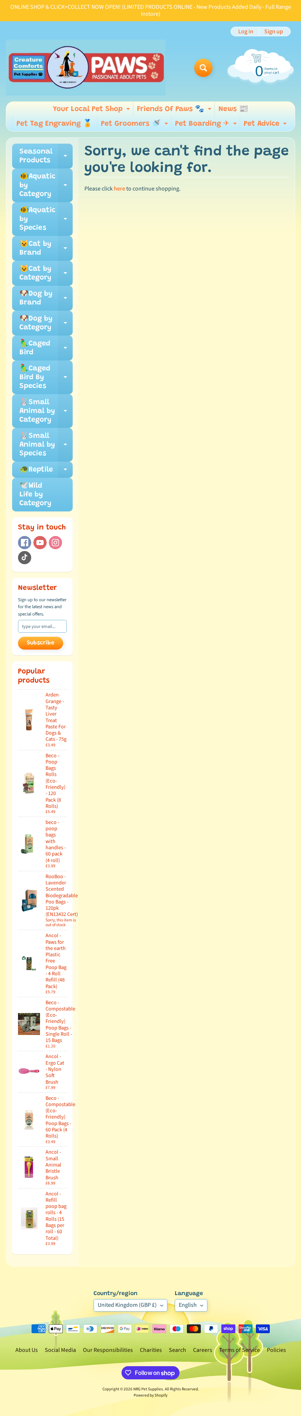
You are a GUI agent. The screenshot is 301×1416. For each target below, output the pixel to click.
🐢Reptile (46, 472)
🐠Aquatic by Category (46, 185)
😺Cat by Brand (46, 248)
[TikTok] (24, 557)
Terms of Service (239, 1350)
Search (177, 1350)
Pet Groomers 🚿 (135, 125)
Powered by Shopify (150, 1395)
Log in (245, 31)
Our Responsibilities (108, 1350)
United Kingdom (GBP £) (127, 1305)
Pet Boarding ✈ (207, 125)
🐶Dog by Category (46, 323)
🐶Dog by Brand (46, 298)
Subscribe (40, 643)
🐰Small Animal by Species (46, 444)
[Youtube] (40, 542)
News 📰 (233, 109)
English (188, 1305)
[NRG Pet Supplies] (86, 67)
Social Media (60, 1350)
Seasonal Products (46, 156)
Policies (276, 1350)
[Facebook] (24, 542)
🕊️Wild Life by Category (35, 494)
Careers (202, 1350)
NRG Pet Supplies (148, 1389)
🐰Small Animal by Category (46, 411)
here (119, 189)
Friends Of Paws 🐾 (175, 111)
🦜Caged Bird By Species (46, 377)
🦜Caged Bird (46, 348)
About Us (26, 1350)
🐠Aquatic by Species (46, 219)
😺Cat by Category (46, 273)
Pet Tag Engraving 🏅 (54, 123)
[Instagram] (55, 542)
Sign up (273, 31)
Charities (151, 1350)
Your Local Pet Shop (92, 111)
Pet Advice (266, 125)
